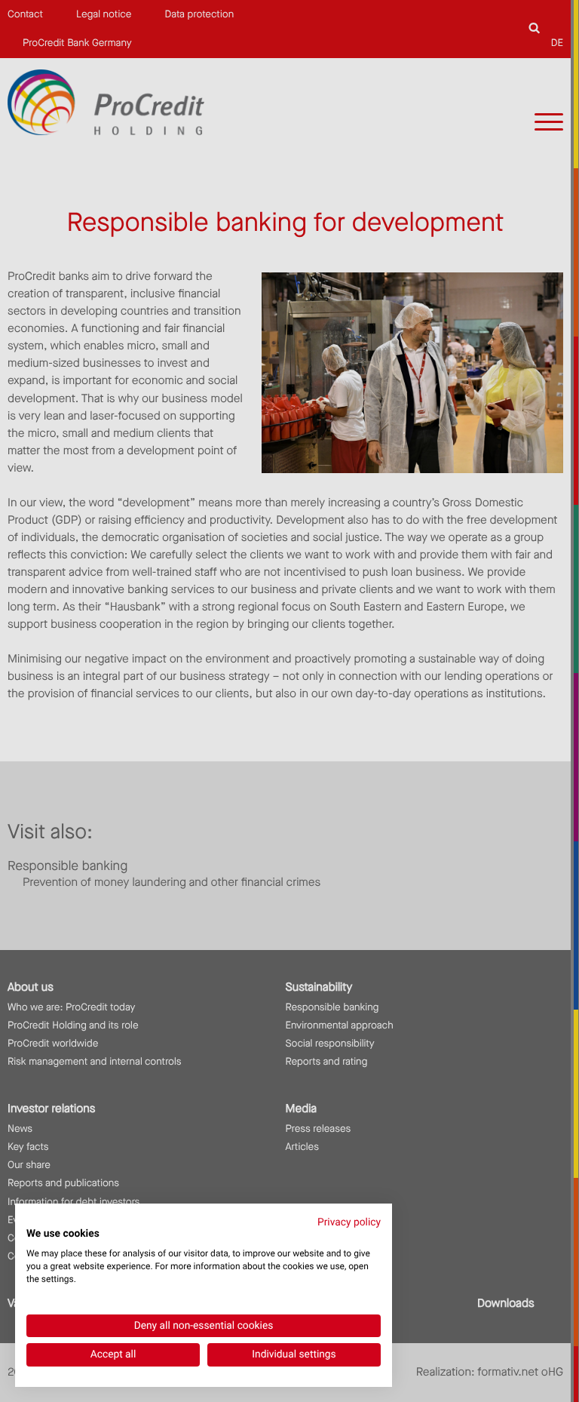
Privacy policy (349, 1222)
